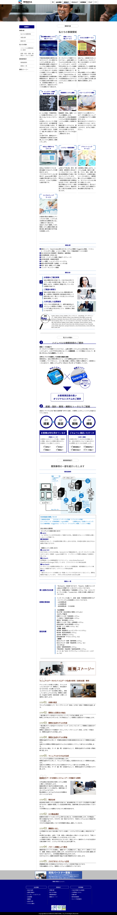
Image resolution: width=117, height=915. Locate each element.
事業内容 (52, 890)
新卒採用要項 (75, 897)
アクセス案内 (30, 903)
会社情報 (58, 2)
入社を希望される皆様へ (78, 890)
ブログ (90, 2)
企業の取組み (30, 892)
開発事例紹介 (53, 894)
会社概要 (29, 897)
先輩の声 (74, 894)
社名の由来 (30, 890)
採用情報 (83, 2)
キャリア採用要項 (76, 899)
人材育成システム (76, 892)
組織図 (29, 899)
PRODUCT (75, 2)
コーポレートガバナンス (33, 894)
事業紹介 (66, 2)
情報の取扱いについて (58, 881)
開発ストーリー (54, 897)
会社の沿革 (30, 901)
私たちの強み (53, 892)
